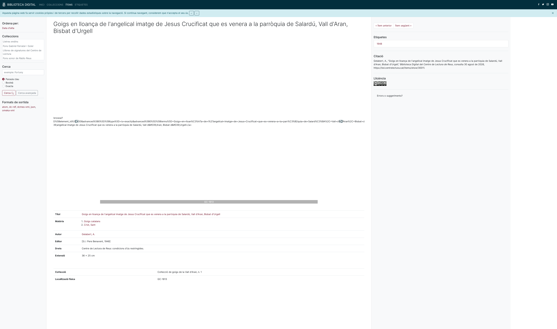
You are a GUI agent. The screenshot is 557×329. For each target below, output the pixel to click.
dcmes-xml (23, 106)
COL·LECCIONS (55, 4)
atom (5, 106)
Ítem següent (403, 25)
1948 (379, 43)
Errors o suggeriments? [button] (390, 95)
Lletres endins (10, 41)
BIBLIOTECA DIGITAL (21, 4)
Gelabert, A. (88, 234)
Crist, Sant (89, 224)
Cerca (7, 92)
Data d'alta (8, 28)
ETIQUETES (81, 4)
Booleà (9, 82)
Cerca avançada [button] (27, 92)
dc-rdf (12, 106)
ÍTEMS (69, 4)
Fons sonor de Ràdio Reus (17, 58)
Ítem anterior (384, 25)
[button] (76, 121)
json (33, 106)
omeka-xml (8, 110)
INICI (41, 4)
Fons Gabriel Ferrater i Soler (18, 46)
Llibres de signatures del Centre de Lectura (22, 52)
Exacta (9, 86)
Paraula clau (12, 79)
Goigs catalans (92, 221)
